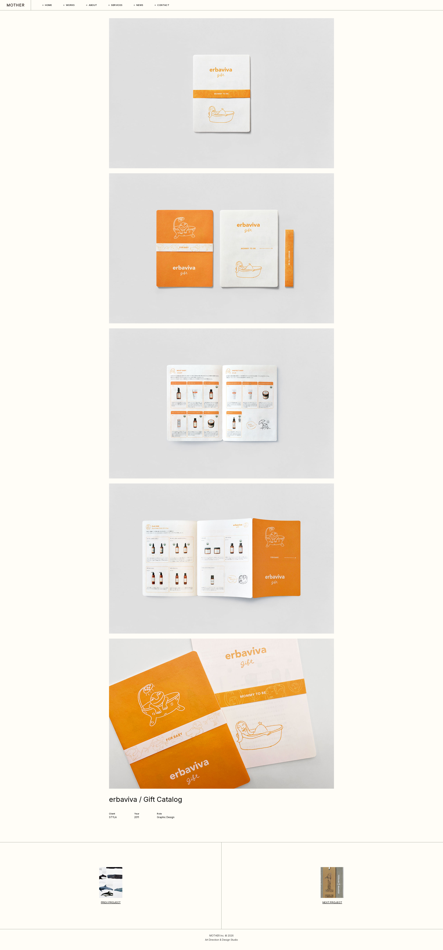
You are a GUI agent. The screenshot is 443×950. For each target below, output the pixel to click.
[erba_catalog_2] (221, 248)
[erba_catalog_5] (221, 714)
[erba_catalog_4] (221, 558)
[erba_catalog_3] (221, 403)
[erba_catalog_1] (221, 93)
